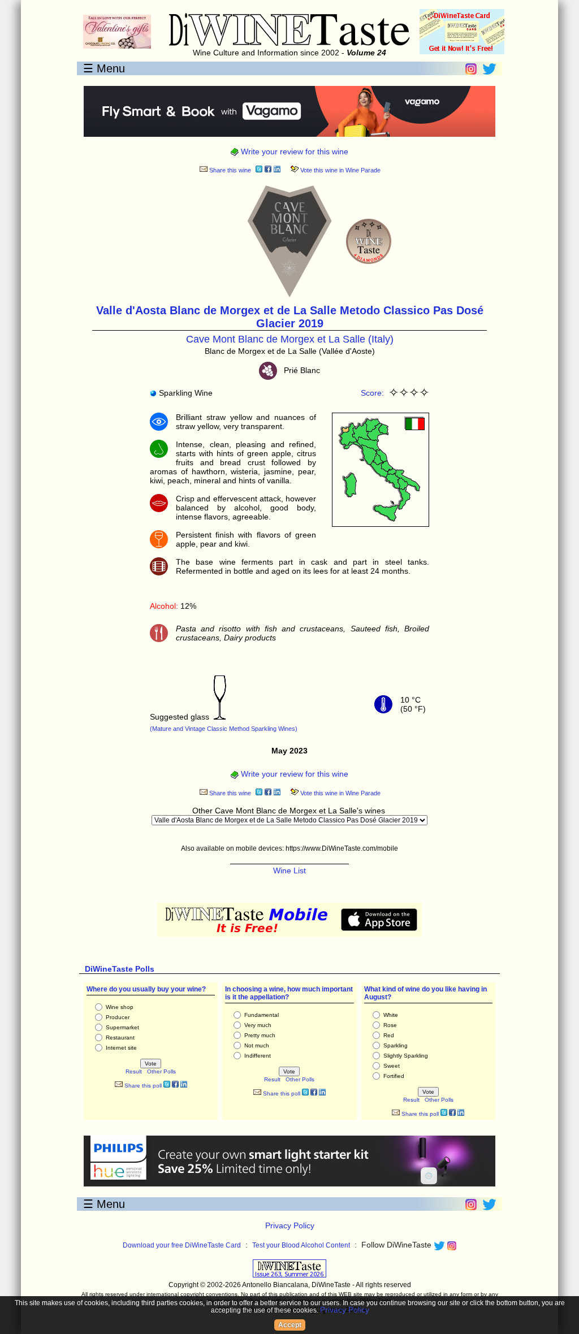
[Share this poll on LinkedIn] (183, 1085)
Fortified (393, 1076)
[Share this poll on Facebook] (175, 1085)
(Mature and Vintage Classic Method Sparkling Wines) (223, 728)
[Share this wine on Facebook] (268, 170)
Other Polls (161, 1071)
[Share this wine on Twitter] (259, 170)
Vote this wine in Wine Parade (340, 170)
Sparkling (395, 1045)
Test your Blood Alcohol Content (301, 1245)
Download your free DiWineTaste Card (182, 1245)
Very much (257, 1025)
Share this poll (142, 1085)
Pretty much (259, 1035)
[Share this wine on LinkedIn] (277, 170)
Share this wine (229, 170)
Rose (390, 1025)
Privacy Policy (289, 1225)
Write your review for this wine (293, 151)
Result (134, 1071)
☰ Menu (104, 68)
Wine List (289, 870)
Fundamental (261, 1015)
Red (388, 1035)
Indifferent (257, 1056)
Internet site (121, 1048)
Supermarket (122, 1027)
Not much (256, 1045)
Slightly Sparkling (405, 1056)
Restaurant (120, 1037)
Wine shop (119, 1007)
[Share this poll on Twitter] (166, 1085)
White (390, 1015)
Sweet (391, 1066)
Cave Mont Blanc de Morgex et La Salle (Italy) (290, 339)
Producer (117, 1017)
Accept (289, 1325)
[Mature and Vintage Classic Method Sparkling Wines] (219, 716)
